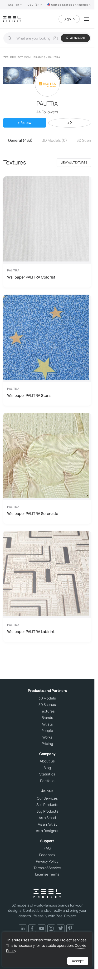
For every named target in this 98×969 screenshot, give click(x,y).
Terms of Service (47, 868)
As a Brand (47, 817)
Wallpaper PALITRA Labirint (31, 631)
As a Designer (47, 830)
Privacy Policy (47, 861)
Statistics (47, 774)
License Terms (47, 874)
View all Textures (74, 162)
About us (47, 761)
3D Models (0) (54, 140)
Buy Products (47, 811)
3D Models (47, 698)
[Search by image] (55, 38)
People (47, 730)
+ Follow (24, 122)
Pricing (47, 743)
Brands (47, 717)
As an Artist (47, 824)
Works (47, 737)
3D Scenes (47, 704)
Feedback (47, 855)
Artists (47, 724)
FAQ (47, 848)
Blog (47, 767)
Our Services (47, 798)
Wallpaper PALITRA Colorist (31, 277)
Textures (47, 711)
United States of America (69, 4)
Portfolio (47, 781)
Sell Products (47, 804)
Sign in (69, 19)
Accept (78, 960)
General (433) (20, 140)
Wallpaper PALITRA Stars (28, 395)
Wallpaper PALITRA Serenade (32, 513)
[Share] (69, 123)
